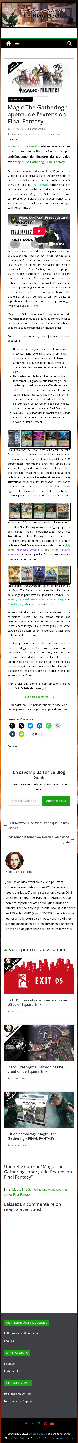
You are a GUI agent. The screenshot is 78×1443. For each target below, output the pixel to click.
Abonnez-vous (56, 801)
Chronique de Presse (20, 99)
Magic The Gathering (36, 134)
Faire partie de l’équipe (18, 1401)
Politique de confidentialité (21, 1333)
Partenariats (11, 1371)
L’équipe (9, 1363)
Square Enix (54, 134)
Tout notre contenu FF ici (39, 696)
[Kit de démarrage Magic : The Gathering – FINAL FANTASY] (39, 1094)
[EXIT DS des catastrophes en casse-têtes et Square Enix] (39, 960)
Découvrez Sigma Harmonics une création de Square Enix (35, 1069)
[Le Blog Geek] (39, 4)
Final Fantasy (17, 134)
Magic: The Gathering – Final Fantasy (40, 162)
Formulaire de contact (17, 1393)
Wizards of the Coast (22, 146)
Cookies (9, 1341)
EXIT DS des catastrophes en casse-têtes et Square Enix (37, 1002)
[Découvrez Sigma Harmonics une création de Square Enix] (39, 1027)
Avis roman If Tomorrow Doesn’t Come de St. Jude (38, 839)
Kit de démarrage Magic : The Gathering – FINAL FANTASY (32, 1136)
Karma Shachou (38, 128)
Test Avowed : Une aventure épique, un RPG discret (38, 825)
